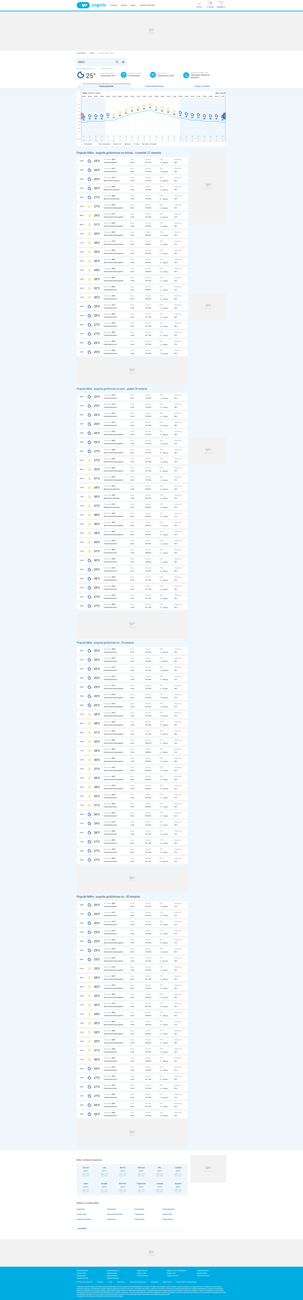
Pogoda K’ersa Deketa (84, 1219)
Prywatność (121, 1282)
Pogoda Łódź (171, 1273)
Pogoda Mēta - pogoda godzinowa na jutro (101, 388)
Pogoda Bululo (139, 1209)
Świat (133, 5)
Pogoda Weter (111, 1209)
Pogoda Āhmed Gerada (114, 1214)
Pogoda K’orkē (167, 1214)
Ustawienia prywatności (138, 1282)
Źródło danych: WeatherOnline (186, 1282)
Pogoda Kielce (81, 1273)
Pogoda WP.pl (81, 53)
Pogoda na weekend (202, 86)
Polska (114, 5)
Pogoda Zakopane (113, 1278)
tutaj (121, 1296)
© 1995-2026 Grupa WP (84, 1282)
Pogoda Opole (81, 1275)
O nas (110, 1282)
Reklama (100, 1282)
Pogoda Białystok (82, 1270)
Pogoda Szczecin (172, 1275)
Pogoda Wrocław (82, 1278)
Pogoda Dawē (139, 1214)
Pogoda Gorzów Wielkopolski (176, 1270)
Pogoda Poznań (112, 1275)
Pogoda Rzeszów (142, 1275)
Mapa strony (167, 1282)
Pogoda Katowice (203, 1270)
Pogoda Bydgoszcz (113, 1270)
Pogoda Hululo (139, 1219)
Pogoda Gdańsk (142, 1270)
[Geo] (123, 62)
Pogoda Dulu (81, 1209)
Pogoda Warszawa (203, 1275)
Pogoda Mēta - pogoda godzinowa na (98, 642)
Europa (124, 5)
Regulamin (154, 1282)
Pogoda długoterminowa (154, 86)
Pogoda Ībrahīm (168, 1219)
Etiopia (92, 53)
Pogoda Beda (111, 1219)
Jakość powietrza (147, 5)
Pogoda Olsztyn (202, 1273)
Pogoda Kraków (112, 1273)
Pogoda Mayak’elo (169, 1209)
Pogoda (99, 5)
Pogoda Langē (81, 1214)
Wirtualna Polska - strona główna (83, 5)
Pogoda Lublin (141, 1273)
